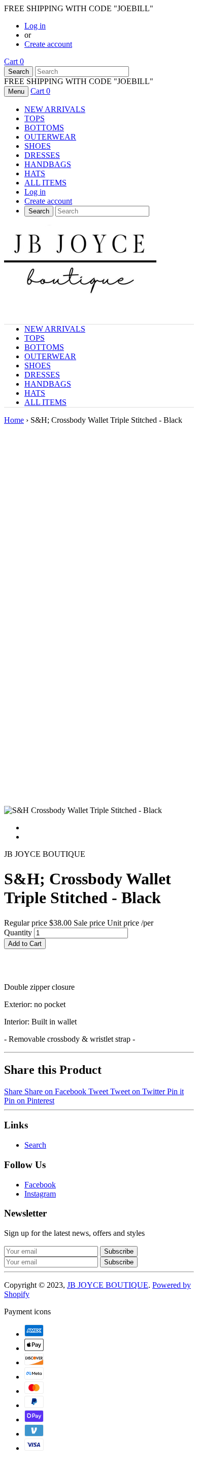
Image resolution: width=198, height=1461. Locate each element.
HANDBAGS (47, 164)
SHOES (37, 146)
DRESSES (42, 155)
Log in (35, 25)
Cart (14, 61)
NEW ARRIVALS (54, 109)
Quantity (18, 932)
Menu (16, 91)
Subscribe (119, 1262)
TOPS (34, 118)
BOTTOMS (44, 127)
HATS (34, 173)
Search (35, 1145)
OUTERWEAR (50, 136)
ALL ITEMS (45, 182)
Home (14, 420)
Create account (48, 44)
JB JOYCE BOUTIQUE (107, 1285)
